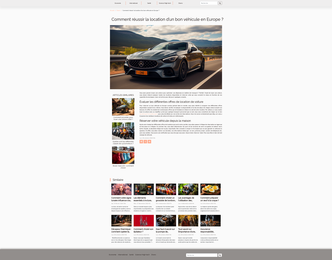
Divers (181, 3)
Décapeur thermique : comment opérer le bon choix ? (121, 231)
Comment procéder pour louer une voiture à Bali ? (123, 118)
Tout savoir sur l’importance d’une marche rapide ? (186, 231)
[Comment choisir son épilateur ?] (144, 220)
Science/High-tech (165, 3)
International (133, 3)
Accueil (112, 10)
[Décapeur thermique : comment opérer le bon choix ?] (121, 220)
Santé (149, 3)
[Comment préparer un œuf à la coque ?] (210, 189)
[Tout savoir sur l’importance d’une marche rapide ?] (188, 220)
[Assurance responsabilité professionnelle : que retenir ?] (210, 220)
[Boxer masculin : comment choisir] (123, 155)
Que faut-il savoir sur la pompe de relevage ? (165, 231)
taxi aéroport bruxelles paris (149, 114)
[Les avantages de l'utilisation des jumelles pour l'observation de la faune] (188, 189)
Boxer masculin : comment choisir (123, 167)
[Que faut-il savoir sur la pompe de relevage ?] (166, 220)
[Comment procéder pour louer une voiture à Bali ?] (123, 106)
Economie (118, 3)
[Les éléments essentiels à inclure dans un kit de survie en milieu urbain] (144, 189)
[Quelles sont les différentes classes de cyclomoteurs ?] (123, 131)
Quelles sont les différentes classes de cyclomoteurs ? (123, 142)
